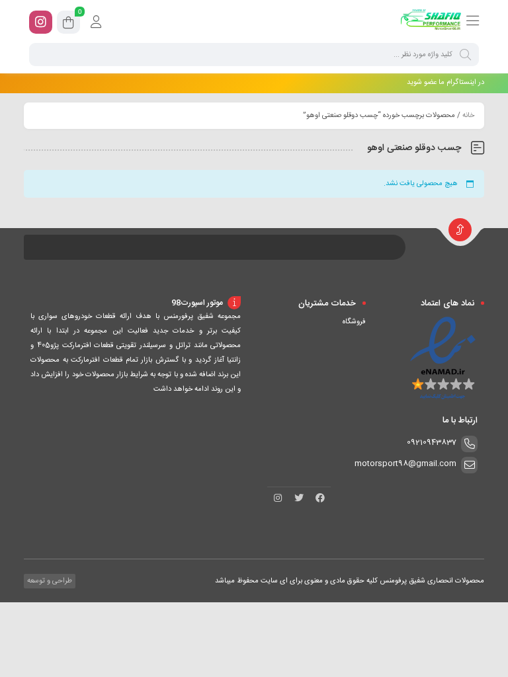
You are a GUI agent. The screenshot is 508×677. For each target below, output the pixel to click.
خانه (468, 116)
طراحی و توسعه (48, 581)
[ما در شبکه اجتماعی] (40, 22)
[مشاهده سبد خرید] (68, 24)
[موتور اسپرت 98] (431, 21)
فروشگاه (354, 322)
